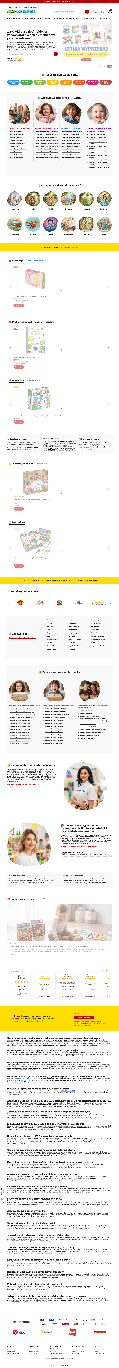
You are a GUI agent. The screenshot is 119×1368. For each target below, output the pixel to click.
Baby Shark (50, 626)
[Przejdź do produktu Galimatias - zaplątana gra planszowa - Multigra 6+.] (35, 540)
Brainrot (49, 642)
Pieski (50, 209)
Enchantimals (51, 649)
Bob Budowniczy (52, 639)
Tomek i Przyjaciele (97, 636)
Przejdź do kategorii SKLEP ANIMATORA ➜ (23, 784)
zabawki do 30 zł (66, 82)
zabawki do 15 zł (39, 82)
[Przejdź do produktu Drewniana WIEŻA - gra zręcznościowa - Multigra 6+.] (35, 482)
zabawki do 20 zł (53, 82)
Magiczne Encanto (75, 639)
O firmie (95, 1351)
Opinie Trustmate (98, 1353)
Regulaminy (11, 1351)
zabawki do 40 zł (79, 82)
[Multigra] (20, 602)
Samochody (14, 234)
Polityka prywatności (78, 1351)
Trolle (93, 642)
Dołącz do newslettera (84, 1017)
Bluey (49, 636)
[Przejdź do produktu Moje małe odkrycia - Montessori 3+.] (35, 340)
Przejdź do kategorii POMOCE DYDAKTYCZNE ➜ (79, 846)
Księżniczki (104, 209)
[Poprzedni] (8, 602)
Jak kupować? (76, 1353)
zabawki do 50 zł (92, 82)
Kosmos (50, 234)
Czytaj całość (13, 954)
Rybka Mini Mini (96, 623)
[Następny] (110, 602)
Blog (73, 1350)
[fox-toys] (40, 602)
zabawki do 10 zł (26, 82)
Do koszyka (18, 305)
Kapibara (72, 620)
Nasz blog (97, 1103)
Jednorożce (15, 209)
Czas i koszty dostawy (57, 1353)
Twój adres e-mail (79, 1013)
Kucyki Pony (73, 633)
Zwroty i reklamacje (13, 1350)
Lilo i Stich (72, 636)
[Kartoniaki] (59, 602)
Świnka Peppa (95, 633)
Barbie (49, 629)
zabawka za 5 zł (13, 82)
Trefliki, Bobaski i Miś (98, 639)
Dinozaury (86, 209)
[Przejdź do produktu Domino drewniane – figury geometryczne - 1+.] (35, 279)
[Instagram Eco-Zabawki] (36, 7)
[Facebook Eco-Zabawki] (34, 7)
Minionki (72, 642)
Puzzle (86, 234)
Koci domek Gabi (74, 626)
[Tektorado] (79, 602)
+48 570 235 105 (12, 7)
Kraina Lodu (73, 629)
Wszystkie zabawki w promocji (36, 260)
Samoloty (32, 234)
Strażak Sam (95, 629)
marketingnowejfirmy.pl (66, 1358)
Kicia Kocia (72, 623)
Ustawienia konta (34, 1351)
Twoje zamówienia (34, 1350)
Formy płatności (55, 1352)
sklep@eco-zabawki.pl (25, 7)
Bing (48, 633)
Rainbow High (95, 620)
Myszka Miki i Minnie (75, 646)
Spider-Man (95, 626)
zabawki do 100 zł (105, 82)
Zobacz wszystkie (32, 380)
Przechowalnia (33, 1353)
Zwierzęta (68, 209)
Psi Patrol (72, 649)
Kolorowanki (68, 234)
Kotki (33, 209)
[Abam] (98, 602)
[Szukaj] (87, 12)
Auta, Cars (50, 620)
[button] (103, 970)
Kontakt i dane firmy (99, 1350)
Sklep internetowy (58, 1365)
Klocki (104, 234)
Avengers (50, 623)
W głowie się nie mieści (98, 646)
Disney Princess (52, 646)
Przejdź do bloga (41, 899)
